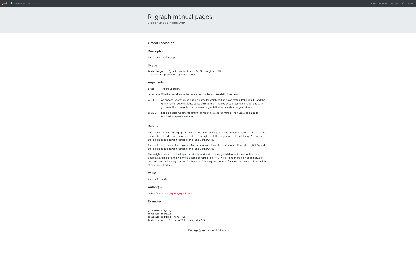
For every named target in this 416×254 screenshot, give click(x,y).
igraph (9, 3)
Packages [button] (383, 3)
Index (225, 230)
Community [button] (394, 3)
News (374, 3)
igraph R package (22, 3)
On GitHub (408, 3)
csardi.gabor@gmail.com (178, 193)
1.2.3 (33, 3)
